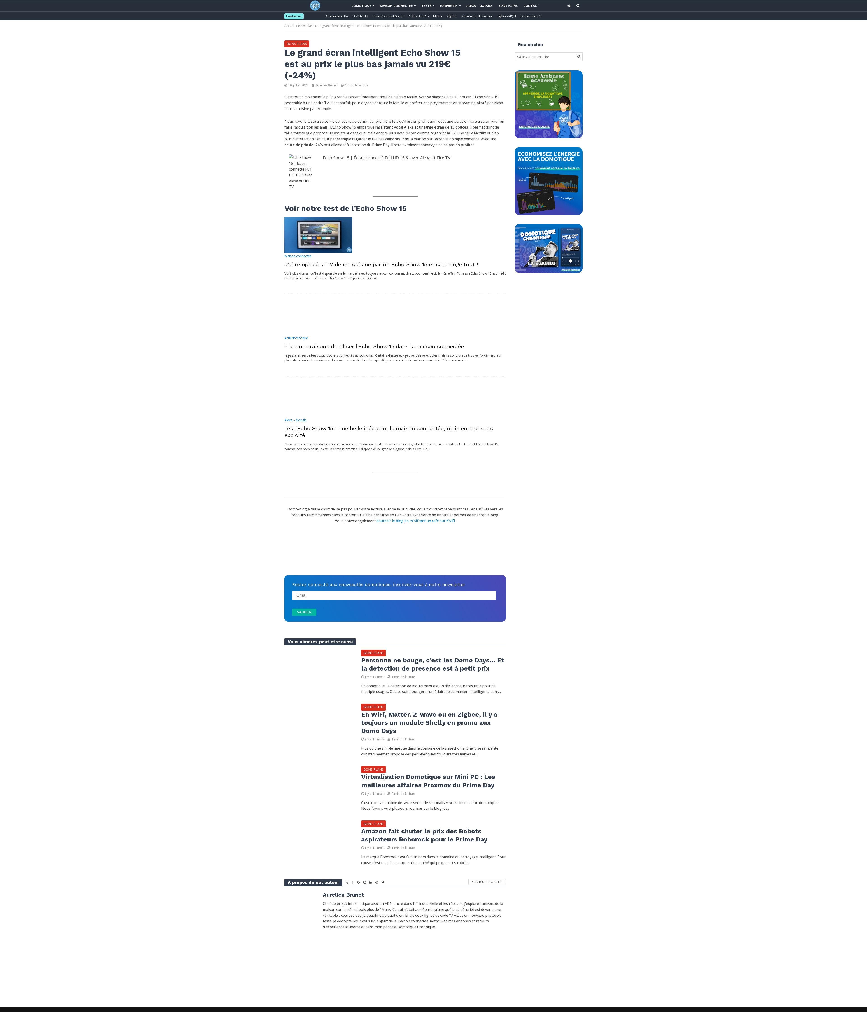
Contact (531, 5)
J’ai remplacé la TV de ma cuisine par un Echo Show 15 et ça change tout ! (381, 264)
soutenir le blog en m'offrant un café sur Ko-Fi (416, 520)
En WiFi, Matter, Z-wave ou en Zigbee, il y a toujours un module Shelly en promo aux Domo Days (429, 722)
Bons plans (306, 25)
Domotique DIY (531, 16)
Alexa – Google (479, 5)
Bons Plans (508, 5)
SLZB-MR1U (360, 16)
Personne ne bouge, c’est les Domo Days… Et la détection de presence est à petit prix (432, 664)
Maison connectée (396, 5)
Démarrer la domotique (477, 16)
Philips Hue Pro (418, 16)
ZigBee (451, 16)
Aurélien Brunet (326, 85)
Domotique (361, 5)
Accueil (289, 25)
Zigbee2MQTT (506, 16)
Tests (426, 5)
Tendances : (294, 16)
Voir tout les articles (487, 881)
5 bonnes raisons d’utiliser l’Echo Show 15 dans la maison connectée (374, 346)
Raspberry (449, 5)
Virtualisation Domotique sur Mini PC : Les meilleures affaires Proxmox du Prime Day (428, 781)
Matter (437, 16)
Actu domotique (296, 338)
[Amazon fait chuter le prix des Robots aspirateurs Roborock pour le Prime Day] (318, 842)
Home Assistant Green (388, 16)
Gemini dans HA (337, 16)
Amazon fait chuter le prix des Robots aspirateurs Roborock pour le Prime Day (424, 835)
